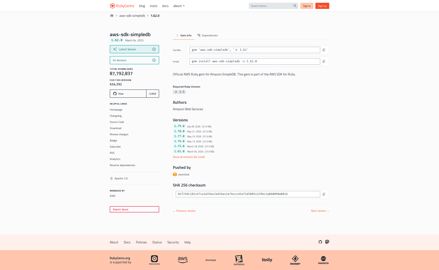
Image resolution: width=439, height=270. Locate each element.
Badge (113, 140)
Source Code (117, 122)
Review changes (119, 134)
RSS (112, 153)
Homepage (116, 109)
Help (187, 242)
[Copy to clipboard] (324, 49)
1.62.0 (179, 151)
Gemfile (177, 50)
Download (115, 128)
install (176, 61)
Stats (153, 5)
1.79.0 (179, 126)
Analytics (115, 159)
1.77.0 (179, 136)
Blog (142, 5)
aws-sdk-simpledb (132, 15)
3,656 (152, 94)
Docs (165, 5)
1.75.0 (179, 146)
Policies (141, 242)
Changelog (116, 116)
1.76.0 (179, 141)
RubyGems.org (120, 257)
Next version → (320, 211)
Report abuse (120, 209)
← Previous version (184, 211)
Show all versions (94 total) (189, 157)
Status (157, 242)
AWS (112, 196)
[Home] (112, 15)
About (114, 242)
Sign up (322, 6)
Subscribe (115, 147)
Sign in (307, 6)
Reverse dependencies (122, 165)
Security (173, 242)
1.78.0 (179, 131)
